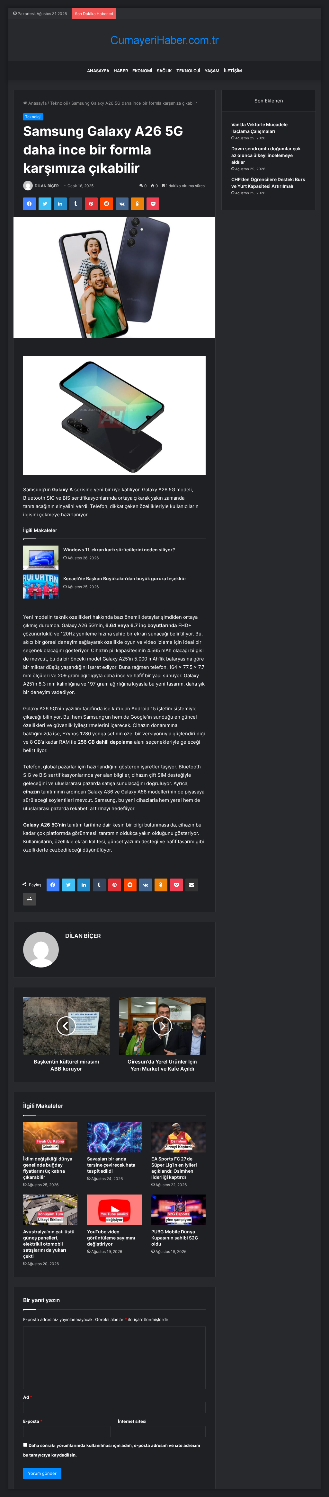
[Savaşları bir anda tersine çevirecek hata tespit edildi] (114, 1137)
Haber (121, 70)
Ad (27, 1397)
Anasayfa (98, 70)
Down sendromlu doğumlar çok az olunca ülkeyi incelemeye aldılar (266, 155)
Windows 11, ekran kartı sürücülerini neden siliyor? (119, 549)
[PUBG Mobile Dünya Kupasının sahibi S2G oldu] (178, 1210)
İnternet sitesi (132, 1421)
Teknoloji (188, 70)
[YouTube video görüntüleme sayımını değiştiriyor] (114, 1210)
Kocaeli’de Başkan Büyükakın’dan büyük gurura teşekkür (124, 578)
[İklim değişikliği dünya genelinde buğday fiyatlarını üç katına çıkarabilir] (50, 1137)
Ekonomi (142, 70)
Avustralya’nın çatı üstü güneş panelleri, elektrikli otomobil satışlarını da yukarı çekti (49, 1244)
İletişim (233, 70)
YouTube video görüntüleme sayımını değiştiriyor (111, 1238)
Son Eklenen (268, 101)
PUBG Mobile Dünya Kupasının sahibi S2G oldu (174, 1238)
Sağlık (164, 70)
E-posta (32, 1421)
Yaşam (212, 70)
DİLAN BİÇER (47, 185)
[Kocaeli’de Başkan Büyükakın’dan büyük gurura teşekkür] (40, 586)
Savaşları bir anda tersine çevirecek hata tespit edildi (111, 1165)
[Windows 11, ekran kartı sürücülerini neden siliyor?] (40, 558)
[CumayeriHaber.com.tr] (164, 40)
